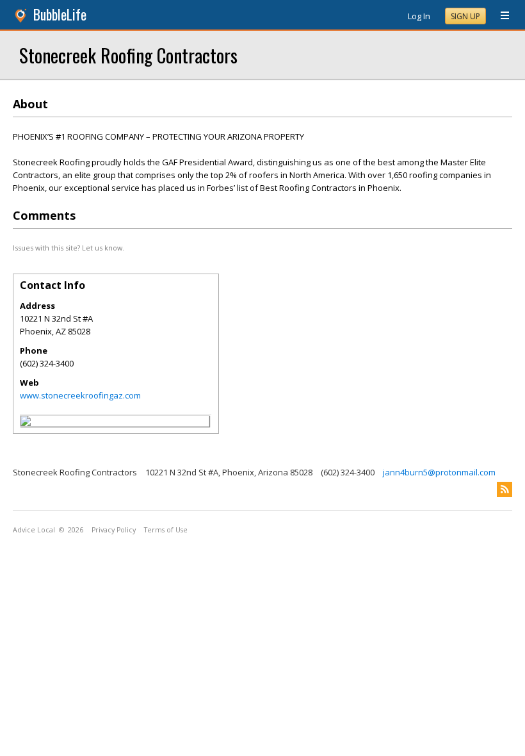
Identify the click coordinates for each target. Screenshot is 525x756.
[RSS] (504, 489)
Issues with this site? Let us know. (68, 247)
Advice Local (34, 529)
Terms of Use (166, 529)
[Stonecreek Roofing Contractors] (25, 423)
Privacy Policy (114, 529)
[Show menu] (500, 16)
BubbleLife (59, 14)
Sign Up (465, 16)
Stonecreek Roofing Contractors (128, 55)
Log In (419, 16)
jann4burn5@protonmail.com (439, 472)
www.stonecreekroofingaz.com (80, 395)
